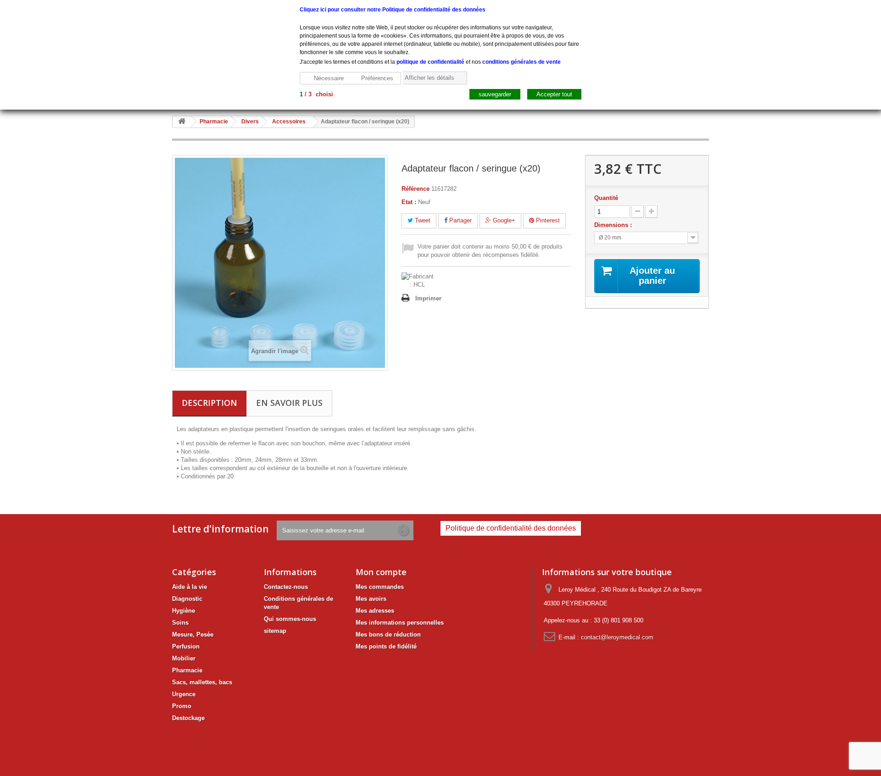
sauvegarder (495, 94)
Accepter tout (554, 94)
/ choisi (316, 94)
